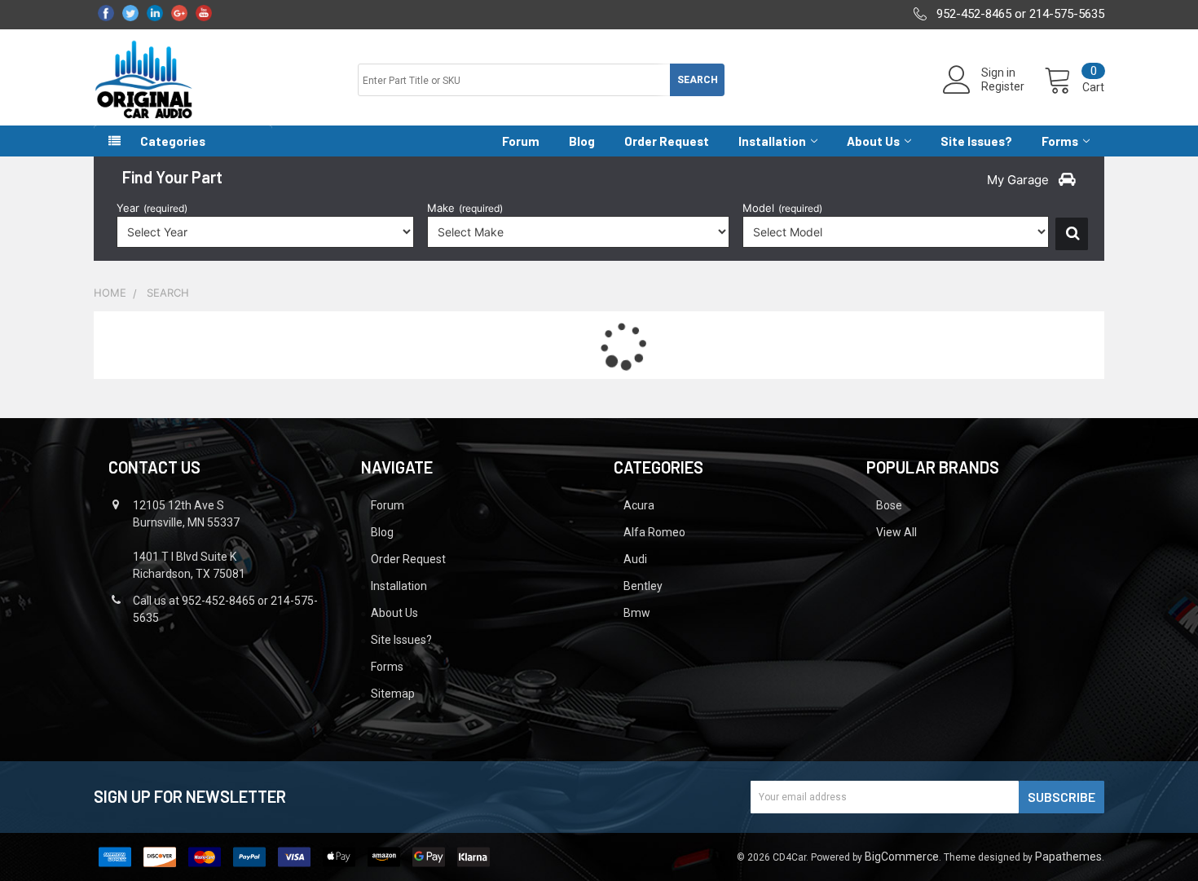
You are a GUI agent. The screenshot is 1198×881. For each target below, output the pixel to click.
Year (152, 207)
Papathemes (1068, 856)
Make (465, 207)
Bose (889, 505)
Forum (521, 141)
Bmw (636, 612)
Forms (1060, 141)
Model (782, 207)
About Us (873, 141)
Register (1002, 86)
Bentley (643, 585)
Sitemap (393, 693)
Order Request (666, 141)
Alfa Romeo (654, 532)
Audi (635, 559)
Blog (582, 141)
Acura (638, 505)
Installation (772, 141)
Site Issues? (976, 141)
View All (896, 532)
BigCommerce (902, 856)
